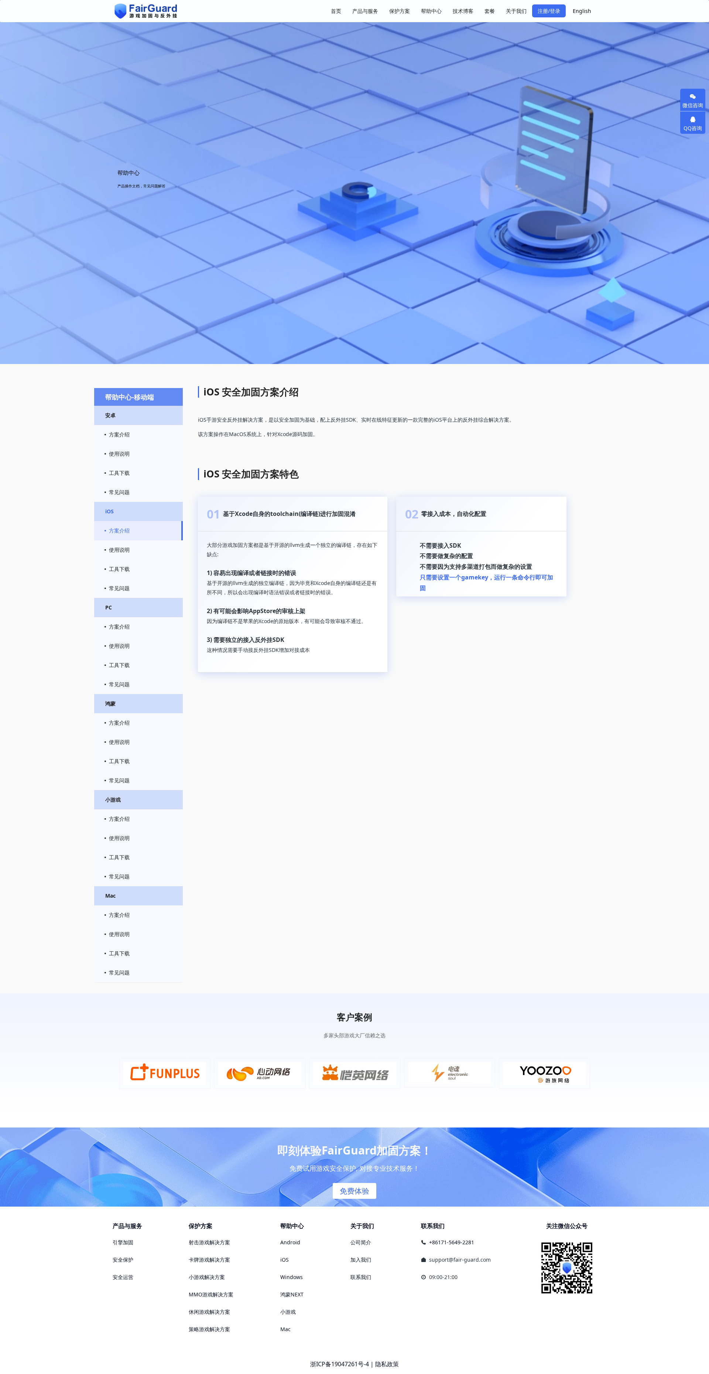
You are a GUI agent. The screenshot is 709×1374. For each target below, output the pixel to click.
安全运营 (123, 1277)
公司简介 (360, 1242)
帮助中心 (292, 1226)
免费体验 (354, 1191)
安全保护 (123, 1259)
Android (290, 1242)
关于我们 (362, 1226)
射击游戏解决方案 (209, 1242)
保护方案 (200, 1226)
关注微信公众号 (567, 1226)
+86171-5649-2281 (451, 1242)
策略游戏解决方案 (209, 1329)
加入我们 (360, 1259)
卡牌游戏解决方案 (209, 1259)
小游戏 (288, 1311)
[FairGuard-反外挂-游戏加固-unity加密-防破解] (146, 11)
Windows (291, 1277)
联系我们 (360, 1277)
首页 (336, 10)
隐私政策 (387, 1364)
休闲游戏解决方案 (209, 1311)
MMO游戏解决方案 (211, 1294)
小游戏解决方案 (207, 1277)
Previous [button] (121, 1073)
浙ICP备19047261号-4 (339, 1364)
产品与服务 (127, 1226)
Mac (285, 1329)
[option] (164, 1073)
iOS (284, 1259)
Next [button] (588, 1073)
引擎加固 (123, 1242)
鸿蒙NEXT (292, 1294)
